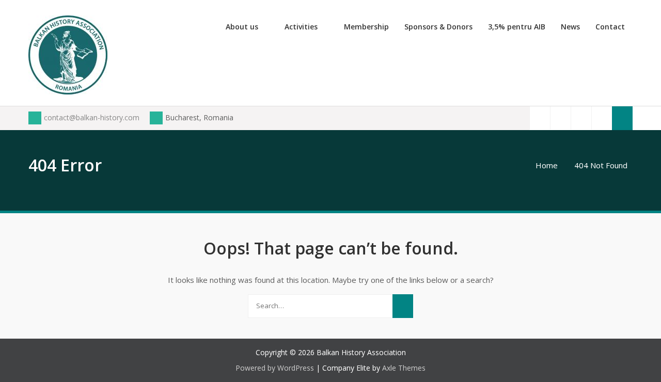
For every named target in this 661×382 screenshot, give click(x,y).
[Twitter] (560, 118)
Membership (366, 26)
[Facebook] (539, 118)
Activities (301, 26)
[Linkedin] (601, 118)
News (570, 26)
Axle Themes (404, 368)
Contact (610, 26)
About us (242, 26)
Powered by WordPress (274, 368)
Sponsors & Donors (438, 26)
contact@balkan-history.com (91, 117)
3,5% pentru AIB (516, 26)
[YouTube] (581, 118)
